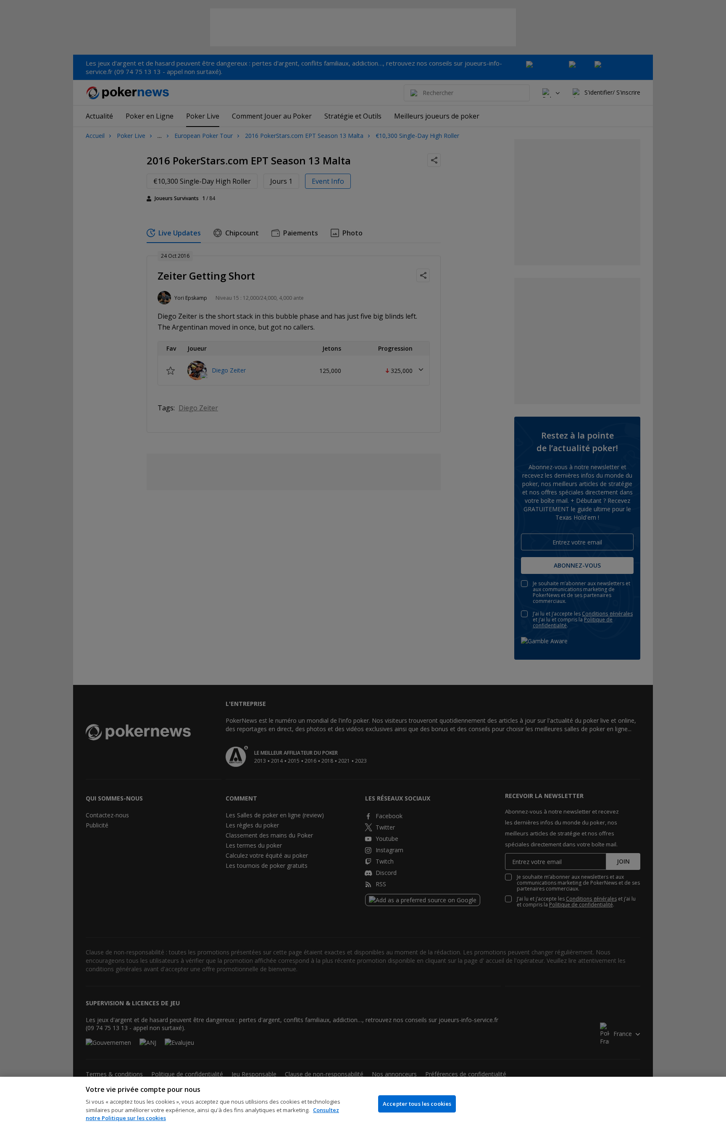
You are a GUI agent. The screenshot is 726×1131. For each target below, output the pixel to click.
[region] (363, 1104)
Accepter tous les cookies (417, 1103)
